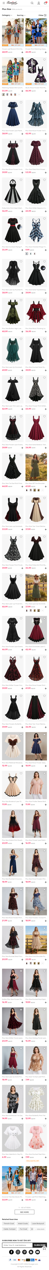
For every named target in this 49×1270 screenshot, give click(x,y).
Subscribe (40, 1245)
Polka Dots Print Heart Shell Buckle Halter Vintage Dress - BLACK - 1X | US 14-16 (12, 208)
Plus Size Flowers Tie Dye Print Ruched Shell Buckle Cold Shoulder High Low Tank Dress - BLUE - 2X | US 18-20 (36, 918)
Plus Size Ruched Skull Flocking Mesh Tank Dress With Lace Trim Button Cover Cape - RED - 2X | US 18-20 (12, 956)
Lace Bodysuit (38, 1223)
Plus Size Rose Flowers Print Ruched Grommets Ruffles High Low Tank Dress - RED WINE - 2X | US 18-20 (36, 879)
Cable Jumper (10, 1229)
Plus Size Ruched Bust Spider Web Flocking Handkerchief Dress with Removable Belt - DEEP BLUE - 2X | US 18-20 (36, 999)
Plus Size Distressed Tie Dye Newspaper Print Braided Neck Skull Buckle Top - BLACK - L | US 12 (12, 1115)
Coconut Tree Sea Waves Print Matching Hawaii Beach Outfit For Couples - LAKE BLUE (12, 1197)
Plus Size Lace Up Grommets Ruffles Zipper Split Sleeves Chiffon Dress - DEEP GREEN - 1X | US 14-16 (12, 367)
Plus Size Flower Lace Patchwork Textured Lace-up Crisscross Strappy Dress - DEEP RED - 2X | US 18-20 (36, 840)
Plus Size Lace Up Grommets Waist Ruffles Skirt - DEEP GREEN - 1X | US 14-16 (36, 604)
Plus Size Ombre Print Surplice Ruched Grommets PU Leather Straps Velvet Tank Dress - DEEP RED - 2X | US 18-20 (12, 840)
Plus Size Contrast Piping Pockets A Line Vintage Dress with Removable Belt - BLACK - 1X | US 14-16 (12, 247)
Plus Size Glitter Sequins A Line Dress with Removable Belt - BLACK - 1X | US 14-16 (36, 208)
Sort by (20, 15)
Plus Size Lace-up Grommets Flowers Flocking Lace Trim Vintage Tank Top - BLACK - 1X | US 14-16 (12, 526)
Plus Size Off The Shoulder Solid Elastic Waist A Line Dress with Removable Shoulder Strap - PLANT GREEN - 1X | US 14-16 (36, 483)
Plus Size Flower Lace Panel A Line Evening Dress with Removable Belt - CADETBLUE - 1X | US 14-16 (12, 131)
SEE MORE (24, 1212)
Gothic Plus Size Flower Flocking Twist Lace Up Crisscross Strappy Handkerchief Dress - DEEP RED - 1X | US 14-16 (12, 999)
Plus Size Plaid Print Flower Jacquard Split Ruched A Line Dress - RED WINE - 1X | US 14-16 (36, 169)
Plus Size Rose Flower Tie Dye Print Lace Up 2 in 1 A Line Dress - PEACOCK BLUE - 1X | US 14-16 (36, 131)
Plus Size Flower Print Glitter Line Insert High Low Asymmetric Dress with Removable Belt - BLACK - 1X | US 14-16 (36, 406)
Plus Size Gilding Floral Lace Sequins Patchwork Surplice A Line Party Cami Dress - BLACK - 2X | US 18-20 (36, 1038)
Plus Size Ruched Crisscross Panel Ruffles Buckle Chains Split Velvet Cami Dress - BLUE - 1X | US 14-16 (12, 879)
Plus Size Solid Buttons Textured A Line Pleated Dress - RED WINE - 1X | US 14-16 (36, 445)
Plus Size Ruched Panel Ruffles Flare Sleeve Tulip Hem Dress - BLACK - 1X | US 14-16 (36, 367)
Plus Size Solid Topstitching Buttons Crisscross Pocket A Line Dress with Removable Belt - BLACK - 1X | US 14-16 (36, 290)
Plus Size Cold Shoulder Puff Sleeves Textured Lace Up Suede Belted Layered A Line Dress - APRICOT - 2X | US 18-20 (36, 956)
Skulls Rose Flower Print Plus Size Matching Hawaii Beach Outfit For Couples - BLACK (36, 88)
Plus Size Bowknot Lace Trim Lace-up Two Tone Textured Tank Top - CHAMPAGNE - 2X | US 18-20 (12, 801)
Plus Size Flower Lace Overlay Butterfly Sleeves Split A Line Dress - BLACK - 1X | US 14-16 (12, 646)
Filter (41, 15)
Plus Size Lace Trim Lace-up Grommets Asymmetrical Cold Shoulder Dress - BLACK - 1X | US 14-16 (12, 406)
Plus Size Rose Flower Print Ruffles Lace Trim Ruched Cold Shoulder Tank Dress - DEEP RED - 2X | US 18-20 (12, 918)
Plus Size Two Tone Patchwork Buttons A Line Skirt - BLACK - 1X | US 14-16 (36, 724)
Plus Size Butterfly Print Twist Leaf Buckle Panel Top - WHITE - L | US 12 (36, 1115)
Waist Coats (23, 1223)
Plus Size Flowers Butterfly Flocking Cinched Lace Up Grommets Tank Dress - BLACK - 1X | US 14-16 (12, 724)
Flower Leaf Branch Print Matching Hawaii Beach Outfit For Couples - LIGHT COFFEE (12, 49)
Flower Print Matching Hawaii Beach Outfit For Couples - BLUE (36, 49)
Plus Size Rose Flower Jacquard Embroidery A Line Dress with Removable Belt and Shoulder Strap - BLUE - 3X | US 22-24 (36, 763)
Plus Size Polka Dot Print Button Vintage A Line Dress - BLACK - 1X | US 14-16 (36, 565)
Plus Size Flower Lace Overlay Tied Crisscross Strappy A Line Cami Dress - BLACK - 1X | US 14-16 (12, 445)
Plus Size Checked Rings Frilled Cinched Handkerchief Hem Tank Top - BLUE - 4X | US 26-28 (36, 247)
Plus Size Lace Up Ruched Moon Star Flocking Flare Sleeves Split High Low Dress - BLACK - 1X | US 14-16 (12, 290)
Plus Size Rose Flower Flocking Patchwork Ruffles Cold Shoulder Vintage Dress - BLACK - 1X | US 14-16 (12, 169)
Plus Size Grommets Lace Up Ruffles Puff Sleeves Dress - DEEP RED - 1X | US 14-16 (36, 646)
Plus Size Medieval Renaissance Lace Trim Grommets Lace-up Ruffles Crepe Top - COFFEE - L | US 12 (12, 763)
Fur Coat (23, 1229)
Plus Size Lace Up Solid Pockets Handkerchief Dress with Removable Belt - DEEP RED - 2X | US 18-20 (12, 1077)
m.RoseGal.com (14, 3)
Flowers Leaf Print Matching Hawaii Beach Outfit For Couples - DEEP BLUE (36, 1197)
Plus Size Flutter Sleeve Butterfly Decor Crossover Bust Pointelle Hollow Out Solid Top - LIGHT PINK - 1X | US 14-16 (36, 801)
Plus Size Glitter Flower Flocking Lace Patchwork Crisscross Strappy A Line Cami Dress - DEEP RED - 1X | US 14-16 (12, 685)
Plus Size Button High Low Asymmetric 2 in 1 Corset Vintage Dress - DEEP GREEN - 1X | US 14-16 (12, 328)
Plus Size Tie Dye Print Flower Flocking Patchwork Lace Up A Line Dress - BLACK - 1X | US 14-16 (12, 483)
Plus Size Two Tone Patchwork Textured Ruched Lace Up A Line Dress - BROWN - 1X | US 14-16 (36, 526)
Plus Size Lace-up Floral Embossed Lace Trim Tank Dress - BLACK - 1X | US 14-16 (12, 604)
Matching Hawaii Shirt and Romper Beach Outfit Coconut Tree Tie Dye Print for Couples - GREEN (12, 88)
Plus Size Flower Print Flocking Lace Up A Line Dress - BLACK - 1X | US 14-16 (12, 565)
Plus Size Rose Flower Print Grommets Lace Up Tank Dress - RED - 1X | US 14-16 (36, 685)
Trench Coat (9, 1223)
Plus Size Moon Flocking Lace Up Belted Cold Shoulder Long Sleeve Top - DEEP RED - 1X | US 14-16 (36, 328)
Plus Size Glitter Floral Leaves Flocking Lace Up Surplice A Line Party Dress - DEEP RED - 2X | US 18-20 (12, 1038)
